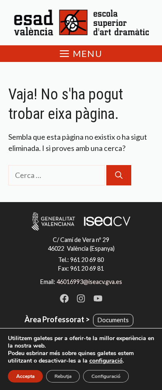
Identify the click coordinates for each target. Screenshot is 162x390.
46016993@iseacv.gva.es (89, 281)
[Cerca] (118, 175)
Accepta (25, 376)
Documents (113, 319)
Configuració (105, 376)
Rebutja (62, 376)
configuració (106, 361)
